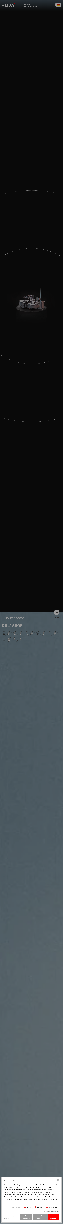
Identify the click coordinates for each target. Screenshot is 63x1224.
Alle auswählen (53, 1217)
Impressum (6, 1218)
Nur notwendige (26, 1217)
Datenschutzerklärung (9, 1216)
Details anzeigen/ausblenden (52, 1211)
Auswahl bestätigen (40, 1217)
